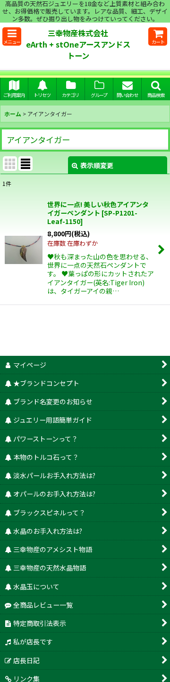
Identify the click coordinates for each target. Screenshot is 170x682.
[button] (11, 36)
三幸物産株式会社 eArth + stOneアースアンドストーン (79, 44)
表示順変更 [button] (96, 165)
